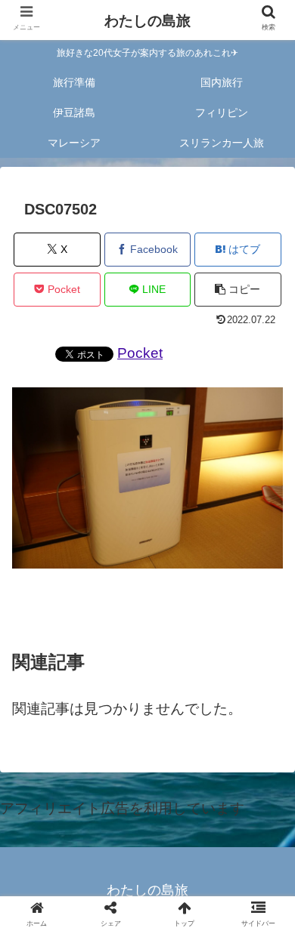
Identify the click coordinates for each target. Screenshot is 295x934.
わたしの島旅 (147, 21)
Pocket (140, 353)
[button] (237, 290)
